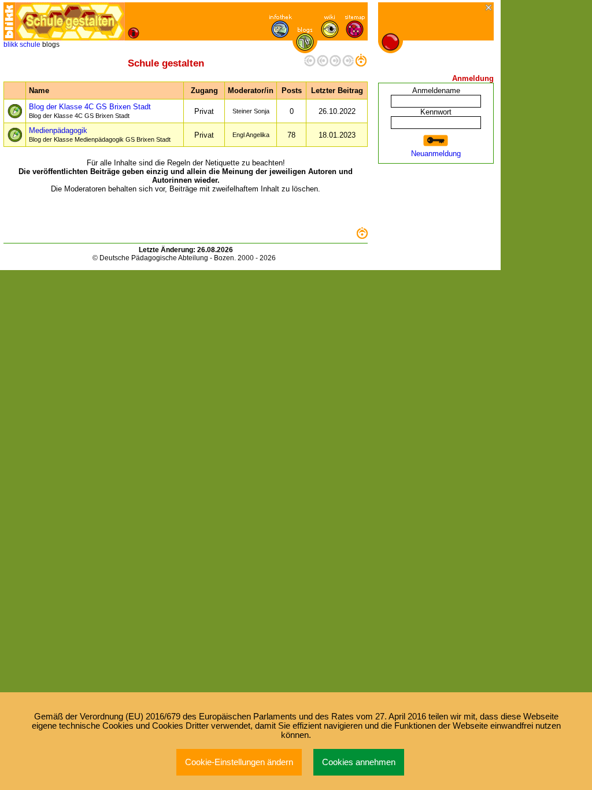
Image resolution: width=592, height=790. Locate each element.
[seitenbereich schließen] (489, 8)
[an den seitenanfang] (362, 236)
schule (30, 44)
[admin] (278, 258)
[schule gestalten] (70, 21)
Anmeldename (436, 90)
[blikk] (9, 21)
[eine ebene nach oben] (361, 64)
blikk (10, 44)
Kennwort (436, 112)
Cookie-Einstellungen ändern (239, 762)
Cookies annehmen (358, 762)
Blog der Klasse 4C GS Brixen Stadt (90, 110)
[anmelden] (436, 141)
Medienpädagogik (100, 134)
